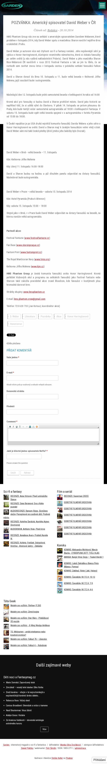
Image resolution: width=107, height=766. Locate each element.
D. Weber (14, 316)
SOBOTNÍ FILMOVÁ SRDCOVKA (78, 502)
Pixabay (69, 758)
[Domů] (12, 8)
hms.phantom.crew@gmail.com (29, 299)
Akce (58, 316)
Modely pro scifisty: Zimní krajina (24, 611)
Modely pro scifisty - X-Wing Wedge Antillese (30, 625)
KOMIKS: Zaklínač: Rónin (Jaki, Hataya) (80, 570)
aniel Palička (27, 748)
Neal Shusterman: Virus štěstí (18, 710)
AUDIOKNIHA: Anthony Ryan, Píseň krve (27, 529)
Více (44, 729)
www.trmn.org (42, 259)
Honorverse (16, 323)
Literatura (30, 316)
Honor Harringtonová (77, 316)
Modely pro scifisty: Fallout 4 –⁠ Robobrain (28, 645)
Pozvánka (46, 316)
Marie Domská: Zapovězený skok (20, 682)
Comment (12, 421)
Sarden (6, 745)
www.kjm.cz (37, 266)
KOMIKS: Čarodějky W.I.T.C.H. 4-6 (78, 589)
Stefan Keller (57, 758)
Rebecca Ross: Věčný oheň (18, 700)
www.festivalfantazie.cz (37, 238)
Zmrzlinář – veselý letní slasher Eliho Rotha (24, 687)
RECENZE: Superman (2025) (76, 496)
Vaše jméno (13, 357)
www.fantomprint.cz (31, 252)
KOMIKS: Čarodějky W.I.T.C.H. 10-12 (79, 577)
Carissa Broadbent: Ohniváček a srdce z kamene (27, 705)
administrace (80, 748)
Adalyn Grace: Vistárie (15, 715)
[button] (10, 426)
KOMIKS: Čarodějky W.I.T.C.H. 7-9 (78, 583)
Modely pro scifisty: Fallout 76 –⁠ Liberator (28, 639)
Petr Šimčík (51, 748)
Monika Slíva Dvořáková (70, 745)
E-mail (10, 372)
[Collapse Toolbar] (98, 427)
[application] (54, 434)
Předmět (10, 406)
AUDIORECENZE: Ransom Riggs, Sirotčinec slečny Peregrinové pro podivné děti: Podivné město (26, 514)
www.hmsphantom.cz (34, 291)
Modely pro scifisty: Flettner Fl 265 (25, 605)
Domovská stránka (15, 391)
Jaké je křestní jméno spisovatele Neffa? (27, 451)
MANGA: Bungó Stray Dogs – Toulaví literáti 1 (84, 557)
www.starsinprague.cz (28, 245)
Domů (4, 13)
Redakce (52, 30)
